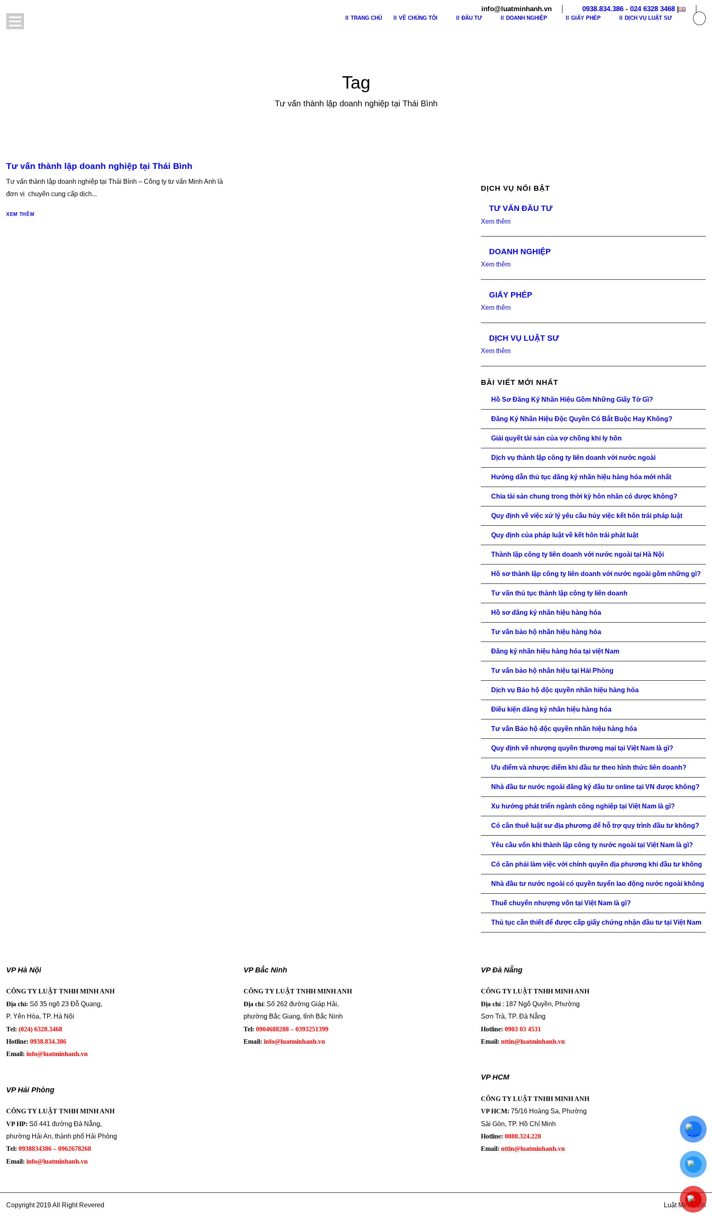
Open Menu (15, 21)
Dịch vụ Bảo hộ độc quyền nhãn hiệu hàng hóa (565, 689)
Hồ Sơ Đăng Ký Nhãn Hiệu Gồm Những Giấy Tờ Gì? (572, 399)
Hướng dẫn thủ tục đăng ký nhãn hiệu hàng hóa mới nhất (581, 476)
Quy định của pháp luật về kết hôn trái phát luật (564, 535)
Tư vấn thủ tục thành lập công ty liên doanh (559, 593)
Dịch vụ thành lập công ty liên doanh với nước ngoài (573, 457)
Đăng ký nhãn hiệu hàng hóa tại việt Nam (555, 651)
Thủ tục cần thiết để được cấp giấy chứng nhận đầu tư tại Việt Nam (596, 922)
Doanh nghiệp (526, 18)
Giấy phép (586, 18)
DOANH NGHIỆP (520, 251)
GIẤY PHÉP (510, 294)
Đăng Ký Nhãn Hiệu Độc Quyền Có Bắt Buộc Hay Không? (581, 418)
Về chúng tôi (418, 18)
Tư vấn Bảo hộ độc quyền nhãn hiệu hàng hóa (564, 728)
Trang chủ (366, 18)
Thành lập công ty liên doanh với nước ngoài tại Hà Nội (577, 554)
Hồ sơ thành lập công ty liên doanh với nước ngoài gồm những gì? (596, 573)
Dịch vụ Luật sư (648, 18)
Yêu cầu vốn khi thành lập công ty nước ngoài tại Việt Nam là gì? (592, 844)
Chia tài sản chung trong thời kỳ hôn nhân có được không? (584, 496)
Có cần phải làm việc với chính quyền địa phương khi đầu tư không (596, 864)
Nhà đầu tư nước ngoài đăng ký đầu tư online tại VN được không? (595, 786)
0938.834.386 (602, 9)
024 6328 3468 (652, 9)
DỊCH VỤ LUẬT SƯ (524, 338)
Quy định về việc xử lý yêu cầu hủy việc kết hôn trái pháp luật (586, 515)
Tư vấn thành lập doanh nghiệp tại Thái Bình (99, 166)
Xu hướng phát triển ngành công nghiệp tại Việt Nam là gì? (583, 806)
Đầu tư (471, 18)
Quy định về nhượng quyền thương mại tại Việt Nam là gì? (582, 748)
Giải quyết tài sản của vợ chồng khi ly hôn (556, 438)
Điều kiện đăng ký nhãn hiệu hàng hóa (551, 709)
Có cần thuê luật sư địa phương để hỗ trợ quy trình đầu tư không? (595, 825)
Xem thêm (20, 214)
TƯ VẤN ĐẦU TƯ (521, 208)
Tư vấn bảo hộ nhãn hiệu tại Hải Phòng (552, 670)
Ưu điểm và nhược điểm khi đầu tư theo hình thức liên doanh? (588, 767)
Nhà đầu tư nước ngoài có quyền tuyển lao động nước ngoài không (597, 883)
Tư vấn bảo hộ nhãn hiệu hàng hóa (546, 631)
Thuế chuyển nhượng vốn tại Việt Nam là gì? (561, 902)
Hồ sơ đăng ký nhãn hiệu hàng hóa (546, 612)
